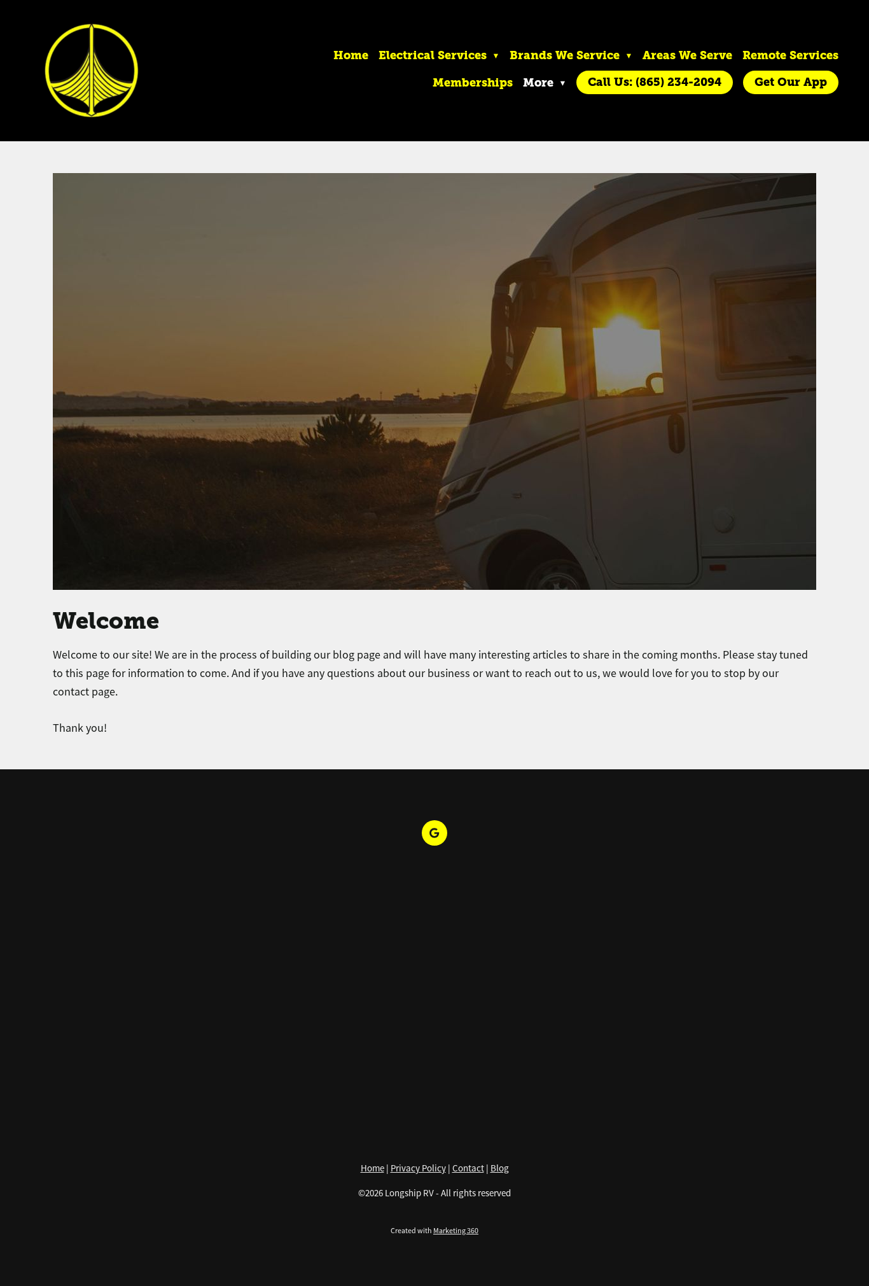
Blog (499, 1168)
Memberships (473, 82)
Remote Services (790, 55)
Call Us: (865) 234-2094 (654, 81)
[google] (434, 833)
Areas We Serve (687, 55)
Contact (468, 1168)
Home (350, 55)
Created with (434, 1231)
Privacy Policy (418, 1168)
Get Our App (790, 81)
